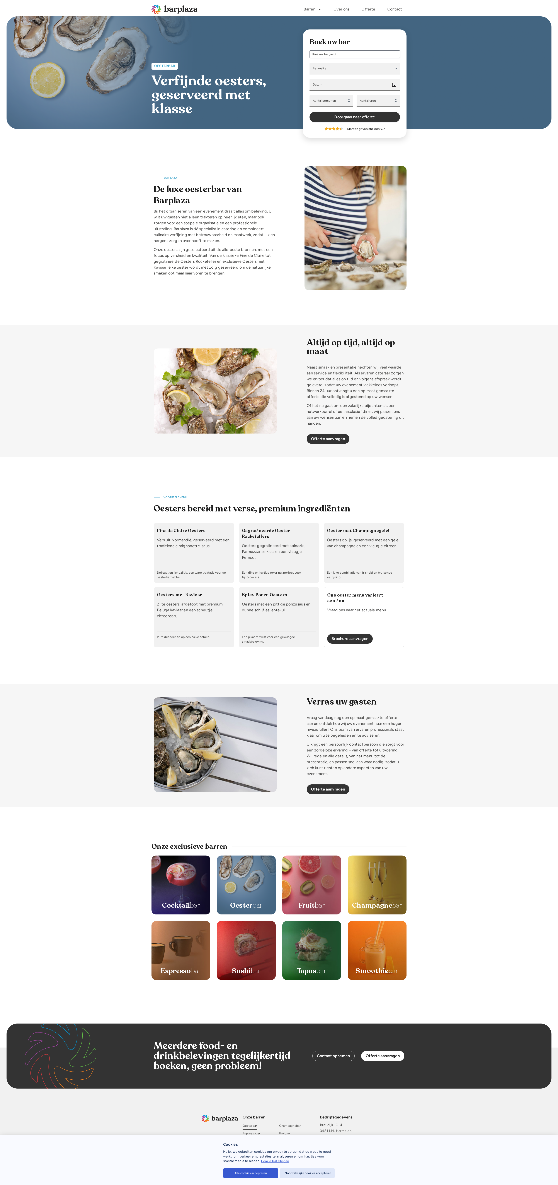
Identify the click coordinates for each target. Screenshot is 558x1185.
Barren (309, 9)
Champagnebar (290, 1126)
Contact (394, 9)
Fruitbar (284, 1133)
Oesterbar (250, 1126)
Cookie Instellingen (275, 1161)
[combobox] (356, 54)
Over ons (341, 9)
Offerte (368, 9)
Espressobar (251, 1133)
